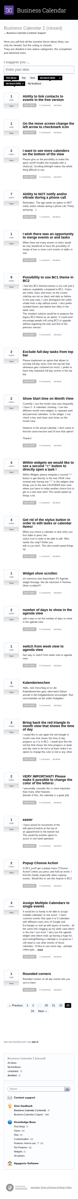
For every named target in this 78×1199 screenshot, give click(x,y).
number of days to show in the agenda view (47, 611)
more (40, 949)
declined (57, 105)
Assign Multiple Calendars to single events (46, 904)
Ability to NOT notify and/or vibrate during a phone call (45, 195)
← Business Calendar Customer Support (25, 33)
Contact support (24, 1097)
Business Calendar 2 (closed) (30, 1110)
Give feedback (23, 1105)
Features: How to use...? (26, 1143)
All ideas (12, 1063)
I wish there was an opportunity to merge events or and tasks (48, 235)
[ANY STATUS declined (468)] (14, 83)
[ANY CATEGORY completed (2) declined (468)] (50, 78)
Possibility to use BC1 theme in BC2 (48, 279)
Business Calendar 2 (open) (29, 1114)
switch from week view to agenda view (43, 648)
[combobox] (36, 1089)
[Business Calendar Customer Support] (39, 10)
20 (46, 1005)
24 (32, 1011)
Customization (21, 1139)
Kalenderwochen (36, 683)
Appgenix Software (26, 1163)
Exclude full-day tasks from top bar (48, 353)
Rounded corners (37, 974)
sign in (35, 1042)
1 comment (44, 217)
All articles (19, 1156)
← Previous (16, 1005)
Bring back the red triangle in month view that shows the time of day (48, 726)
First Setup (19, 1126)
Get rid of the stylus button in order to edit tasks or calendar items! (47, 523)
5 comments (45, 335)
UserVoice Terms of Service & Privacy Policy (51, 1187)
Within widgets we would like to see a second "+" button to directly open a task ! (48, 466)
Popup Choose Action (40, 863)
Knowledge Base (25, 1122)
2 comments (45, 957)
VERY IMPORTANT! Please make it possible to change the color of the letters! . (47, 779)
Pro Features (20, 1147)
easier (28, 820)
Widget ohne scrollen (40, 573)
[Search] (67, 1088)
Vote (11, 106)
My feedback (34, 83)
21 (53, 1005)
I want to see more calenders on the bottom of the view (46, 152)
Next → (42, 1011)
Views (17, 1130)
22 (60, 1005)
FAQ (16, 1135)
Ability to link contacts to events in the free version (43, 98)
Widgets (18, 1151)
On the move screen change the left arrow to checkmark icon (48, 125)
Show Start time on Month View (48, 398)
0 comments (45, 105)
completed (13, 1071)
